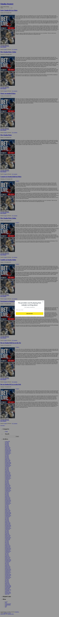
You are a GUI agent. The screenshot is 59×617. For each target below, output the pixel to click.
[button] (29, 304)
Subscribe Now (29, 313)
